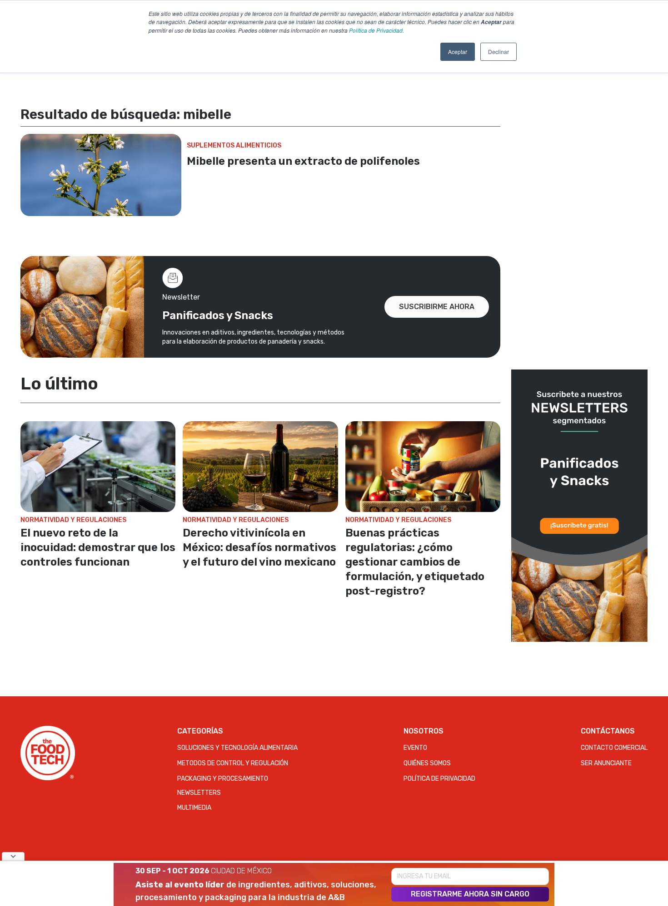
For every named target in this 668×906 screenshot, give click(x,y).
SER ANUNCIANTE (606, 763)
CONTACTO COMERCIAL (614, 748)
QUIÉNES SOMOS (427, 763)
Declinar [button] (498, 51)
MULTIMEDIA (194, 808)
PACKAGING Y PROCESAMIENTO (222, 779)
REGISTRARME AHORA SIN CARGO (470, 894)
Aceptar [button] (457, 51)
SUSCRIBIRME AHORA (436, 306)
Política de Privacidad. (376, 30)
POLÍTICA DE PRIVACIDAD (439, 779)
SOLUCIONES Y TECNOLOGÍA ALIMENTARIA (237, 748)
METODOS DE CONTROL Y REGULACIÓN (232, 763)
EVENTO (415, 748)
